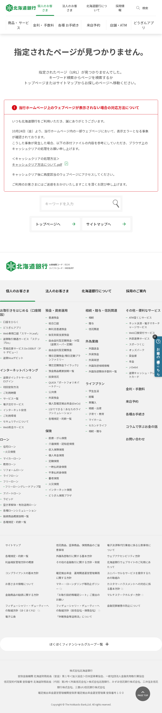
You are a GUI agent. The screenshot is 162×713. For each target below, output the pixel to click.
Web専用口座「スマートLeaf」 (21, 333)
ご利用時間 (9, 393)
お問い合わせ (135, 439)
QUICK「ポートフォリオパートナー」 (64, 384)
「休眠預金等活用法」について (74, 616)
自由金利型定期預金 (60, 350)
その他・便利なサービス (143, 310)
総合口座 (54, 323)
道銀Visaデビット (13, 358)
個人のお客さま (45, 8)
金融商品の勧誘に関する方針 (22, 595)
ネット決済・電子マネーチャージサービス (144, 325)
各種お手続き (135, 414)
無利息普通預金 (58, 329)
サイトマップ (13, 545)
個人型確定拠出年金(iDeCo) (64, 403)
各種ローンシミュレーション (19, 510)
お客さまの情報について (19, 584)
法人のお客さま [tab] (57, 290)
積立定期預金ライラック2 (63, 365)
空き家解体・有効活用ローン (19, 505)
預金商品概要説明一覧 (61, 371)
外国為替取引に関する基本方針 (74, 556)
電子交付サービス (13, 404)
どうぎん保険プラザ (60, 495)
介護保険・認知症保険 (61, 444)
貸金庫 (133, 356)
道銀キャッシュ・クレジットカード (144, 375)
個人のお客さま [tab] (17, 290)
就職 (91, 397)
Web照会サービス (13, 427)
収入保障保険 (56, 449)
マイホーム (95, 420)
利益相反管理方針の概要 (19, 562)
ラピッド (8, 499)
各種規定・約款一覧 (14, 522)
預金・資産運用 (56, 310)
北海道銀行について (96, 8)
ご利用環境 (9, 416)
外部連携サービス (139, 338)
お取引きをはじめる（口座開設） (20, 312)
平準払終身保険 (58, 472)
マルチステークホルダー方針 (124, 595)
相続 (91, 317)
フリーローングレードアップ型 (23, 486)
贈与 (91, 323)
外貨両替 (94, 360)
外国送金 (94, 348)
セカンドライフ (98, 425)
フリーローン (10, 481)
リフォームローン (13, 470)
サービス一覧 (11, 398)
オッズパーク (136, 350)
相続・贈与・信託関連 (101, 310)
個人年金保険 (56, 455)
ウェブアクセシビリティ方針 (123, 556)
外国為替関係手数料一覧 (103, 371)
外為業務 (92, 341)
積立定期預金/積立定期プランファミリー (64, 357)
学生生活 (94, 391)
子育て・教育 (96, 414)
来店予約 (132, 401)
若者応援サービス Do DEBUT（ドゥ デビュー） (22, 350)
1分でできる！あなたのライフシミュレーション (65, 411)
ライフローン (10, 476)
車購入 (92, 402)
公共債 (52, 392)
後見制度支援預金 (59, 335)
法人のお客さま (69, 8)
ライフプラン (95, 384)
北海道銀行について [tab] (97, 290)
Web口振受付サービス (142, 333)
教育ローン (9, 464)
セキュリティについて (16, 421)
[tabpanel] (81, 414)
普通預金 (54, 317)
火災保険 (10, 452)
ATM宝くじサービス (140, 317)
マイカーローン (12, 458)
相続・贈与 (95, 431)
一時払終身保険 (58, 467)
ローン (4, 439)
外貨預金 (54, 398)
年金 (131, 361)
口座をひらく (11, 322)
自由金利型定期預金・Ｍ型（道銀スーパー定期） (64, 342)
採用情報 (120, 8)
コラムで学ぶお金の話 (141, 426)
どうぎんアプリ (12, 327)
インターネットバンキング (19, 370)
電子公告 (10, 616)
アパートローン (12, 493)
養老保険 (54, 478)
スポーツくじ (136, 344)
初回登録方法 (11, 387)
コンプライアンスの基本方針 (22, 573)
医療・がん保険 (58, 438)
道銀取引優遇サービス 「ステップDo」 (21, 341)
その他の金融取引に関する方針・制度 (78, 562)
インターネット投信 (14, 410)
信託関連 (94, 329)
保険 (48, 431)
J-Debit (133, 367)
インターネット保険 (60, 490)
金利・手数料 (135, 389)
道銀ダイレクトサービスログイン (17, 379)
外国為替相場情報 (99, 365)
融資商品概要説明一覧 (16, 516)
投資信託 (54, 377)
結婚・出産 (95, 408)
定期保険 (54, 461)
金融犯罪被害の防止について (123, 606)
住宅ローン (9, 446)
